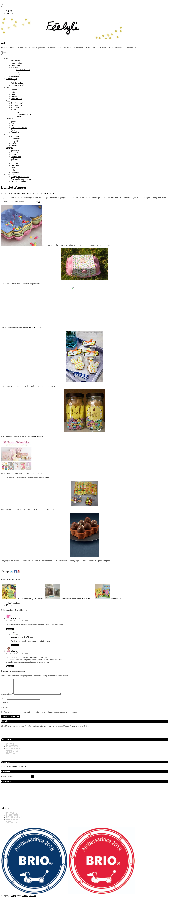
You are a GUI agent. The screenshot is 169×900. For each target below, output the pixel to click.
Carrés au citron (13, 603)
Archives (4, 767)
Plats (13, 92)
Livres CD (15, 141)
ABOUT (9, 11)
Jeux (17, 72)
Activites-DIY (11, 79)
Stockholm (15, 172)
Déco (13, 125)
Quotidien (15, 132)
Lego (18, 112)
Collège (14, 143)
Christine (15, 618)
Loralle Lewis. (49, 386)
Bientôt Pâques (13, 187)
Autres (18, 116)
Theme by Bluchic (29, 896)
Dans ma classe (17, 65)
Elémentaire (15, 139)
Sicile (13, 170)
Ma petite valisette (58, 245)
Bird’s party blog (35, 327)
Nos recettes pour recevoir (21, 179)
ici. (39, 202)
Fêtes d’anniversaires (19, 128)
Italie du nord (16, 157)
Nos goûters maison (18, 181)
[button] (2, 6)
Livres (18, 74)
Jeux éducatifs (16, 105)
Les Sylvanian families (20, 177)
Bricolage (38, 193)
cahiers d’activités (23, 70)
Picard (33, 509)
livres (8, 134)
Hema (45, 478)
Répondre (10, 629)
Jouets (13, 110)
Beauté (13, 121)
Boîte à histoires (17, 63)
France (13, 154)
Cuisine (9, 87)
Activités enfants (17, 83)
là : (41, 283)
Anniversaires (16, 99)
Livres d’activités (17, 85)
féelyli (3, 43)
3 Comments (49, 193)
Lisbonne (14, 159)
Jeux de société (17, 103)
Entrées (14, 90)
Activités (16, 193)
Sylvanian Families (23, 114)
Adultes (14, 145)
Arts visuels (15, 61)
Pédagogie (15, 76)
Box (12, 123)
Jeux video (15, 108)
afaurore (14, 651)
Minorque (15, 163)
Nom (3, 698)
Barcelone (15, 150)
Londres (14, 161)
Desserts (14, 96)
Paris (13, 168)
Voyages (9, 148)
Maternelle (15, 136)
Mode (13, 130)
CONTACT (10, 13)
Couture (14, 81)
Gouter (13, 94)
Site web (4, 707)
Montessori (15, 67)
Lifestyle (9, 119)
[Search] (32, 776)
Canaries (14, 152)
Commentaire (7, 694)
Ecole (8, 58)
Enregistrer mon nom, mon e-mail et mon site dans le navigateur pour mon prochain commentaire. (42, 712)
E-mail (4, 703)
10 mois (9, 605)
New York (15, 165)
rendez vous (10, 174)
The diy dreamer (37, 436)
